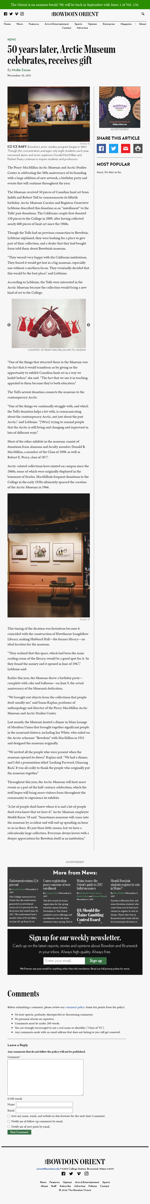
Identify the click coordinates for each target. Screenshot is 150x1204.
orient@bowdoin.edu (48, 1168)
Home (7, 24)
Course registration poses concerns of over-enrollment (57, 884)
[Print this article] (137, 148)
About (142, 24)
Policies (93, 1186)
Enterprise (109, 24)
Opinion (92, 24)
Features (34, 24)
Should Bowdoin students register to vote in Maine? (125, 884)
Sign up (96, 961)
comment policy (74, 1007)
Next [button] (88, 325)
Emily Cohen (83, 896)
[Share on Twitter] (113, 148)
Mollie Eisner (21, 70)
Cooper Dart (52, 893)
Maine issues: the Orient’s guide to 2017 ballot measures (90, 884)
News (20, 24)
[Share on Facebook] (101, 148)
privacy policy (112, 969)
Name (11, 1104)
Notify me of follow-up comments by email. (37, 1121)
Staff (54, 1186)
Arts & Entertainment (57, 24)
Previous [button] (9, 325)
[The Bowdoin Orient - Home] (75, 14)
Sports (78, 24)
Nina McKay (118, 893)
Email (11, 1110)
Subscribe (65, 1186)
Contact (66, 27)
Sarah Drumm (18, 889)
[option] (49, 325)
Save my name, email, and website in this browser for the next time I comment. (58, 1116)
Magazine (126, 24)
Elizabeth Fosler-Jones (90, 893)
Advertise (82, 27)
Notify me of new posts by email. (30, 1126)
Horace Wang (99, 896)
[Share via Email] (125, 148)
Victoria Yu (85, 143)
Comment (14, 1057)
